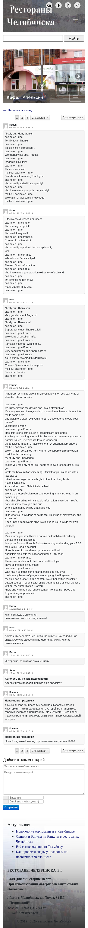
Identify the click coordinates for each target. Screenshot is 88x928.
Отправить (11, 807)
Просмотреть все (73, 117)
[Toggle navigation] (75, 18)
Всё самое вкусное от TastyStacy (39, 846)
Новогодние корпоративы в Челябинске (45, 831)
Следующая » (40, 117)
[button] (9, 76)
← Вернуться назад (17, 110)
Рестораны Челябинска (31, 14)
